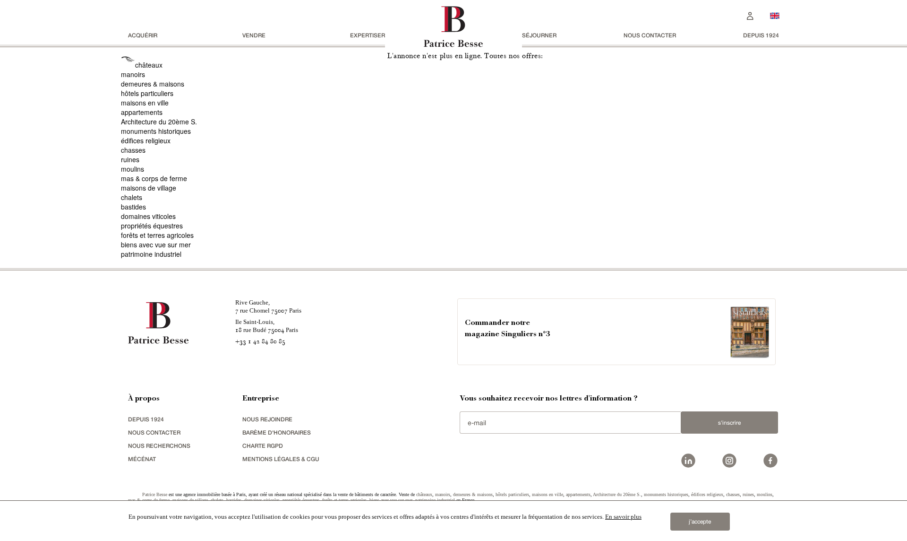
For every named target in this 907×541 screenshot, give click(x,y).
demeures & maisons (152, 83)
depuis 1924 (761, 35)
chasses (133, 150)
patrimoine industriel (151, 254)
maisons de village (148, 187)
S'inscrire (729, 422)
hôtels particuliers (147, 93)
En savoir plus (623, 516)
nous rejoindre (267, 419)
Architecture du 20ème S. (159, 121)
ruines (130, 159)
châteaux (149, 65)
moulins (132, 169)
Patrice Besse (154, 494)
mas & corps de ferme (154, 178)
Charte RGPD (262, 445)
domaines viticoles (148, 216)
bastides (133, 206)
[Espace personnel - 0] (750, 15)
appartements (142, 112)
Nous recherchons (159, 445)
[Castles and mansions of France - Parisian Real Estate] (774, 15)
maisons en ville (145, 102)
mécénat (142, 458)
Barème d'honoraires (276, 432)
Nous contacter (650, 35)
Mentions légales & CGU (280, 458)
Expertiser (367, 35)
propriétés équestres (152, 225)
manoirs (133, 74)
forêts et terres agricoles (157, 235)
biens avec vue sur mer (156, 244)
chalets (131, 197)
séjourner (539, 35)
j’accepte (700, 521)
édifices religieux (146, 140)
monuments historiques (156, 131)
